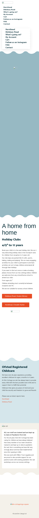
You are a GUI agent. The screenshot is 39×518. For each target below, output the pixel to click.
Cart (5, 17)
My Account (8, 14)
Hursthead (8, 7)
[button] (16, 26)
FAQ (5, 21)
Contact (7, 24)
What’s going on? (11, 12)
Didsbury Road (9, 9)
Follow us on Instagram (13, 19)
